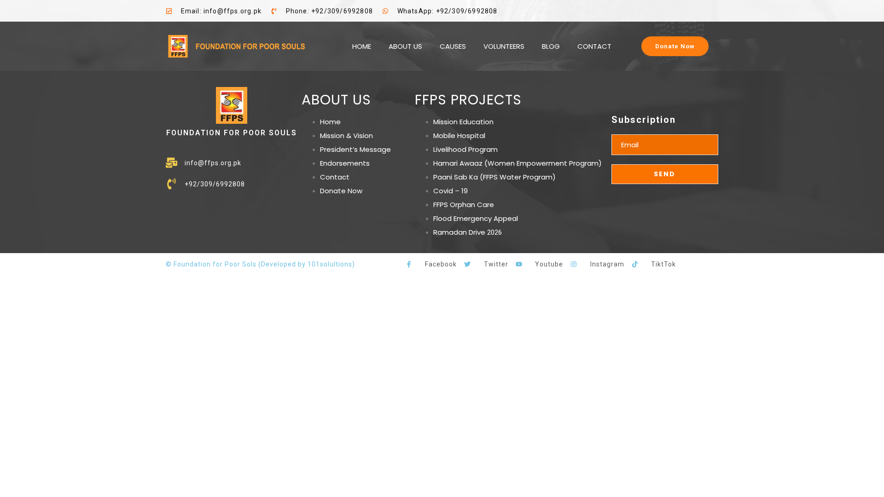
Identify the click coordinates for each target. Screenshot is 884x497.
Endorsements (345, 163)
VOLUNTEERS (503, 46)
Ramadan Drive (459, 232)
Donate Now (341, 191)
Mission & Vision (346, 135)
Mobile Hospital (459, 135)
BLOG (551, 46)
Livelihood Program (465, 149)
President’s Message (355, 149)
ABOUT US (405, 46)
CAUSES (453, 46)
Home (330, 122)
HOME (361, 46)
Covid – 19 (450, 191)
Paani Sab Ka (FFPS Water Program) (494, 177)
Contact (334, 177)
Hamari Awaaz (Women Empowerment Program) (517, 163)
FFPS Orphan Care (463, 204)
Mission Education (463, 122)
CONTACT (594, 46)
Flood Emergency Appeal (475, 218)
